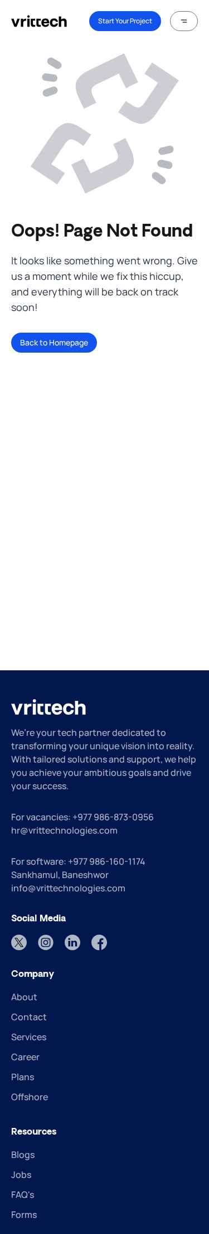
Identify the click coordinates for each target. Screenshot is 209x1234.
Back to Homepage (54, 342)
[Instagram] (46, 942)
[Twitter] (19, 942)
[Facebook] (99, 942)
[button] (184, 21)
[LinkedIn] (72, 942)
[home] (39, 21)
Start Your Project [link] (125, 21)
